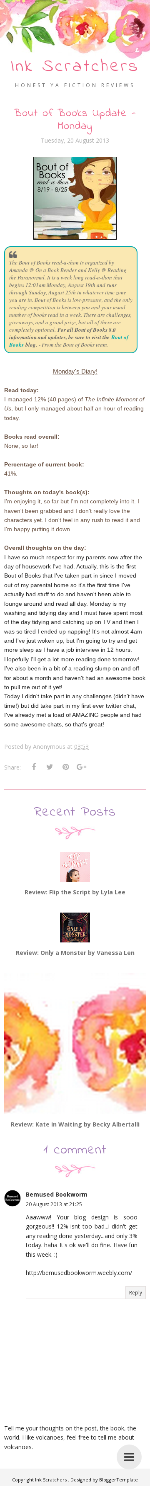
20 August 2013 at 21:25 (54, 1204)
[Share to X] (49, 767)
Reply (135, 1292)
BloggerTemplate (118, 1479)
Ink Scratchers (75, 67)
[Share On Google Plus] (81, 767)
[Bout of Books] (75, 237)
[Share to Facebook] (33, 767)
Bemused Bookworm (57, 1194)
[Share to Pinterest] (65, 767)
